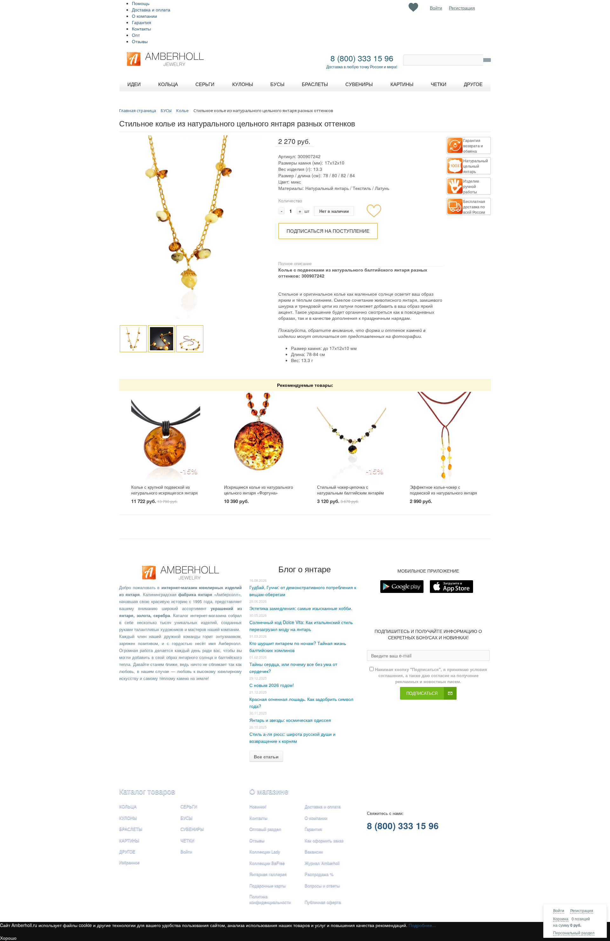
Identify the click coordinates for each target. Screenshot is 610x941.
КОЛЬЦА (128, 806)
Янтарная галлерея (268, 874)
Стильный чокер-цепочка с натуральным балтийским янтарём (350, 490)
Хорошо (8, 938)
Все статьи (266, 756)
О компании (144, 16)
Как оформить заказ (324, 840)
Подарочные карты (267, 885)
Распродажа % (319, 874)
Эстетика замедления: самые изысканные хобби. (300, 608)
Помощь (140, 3)
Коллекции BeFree (267, 863)
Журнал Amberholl (322, 863)
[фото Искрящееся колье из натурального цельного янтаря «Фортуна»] (258, 437)
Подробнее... (422, 925)
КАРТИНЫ (129, 840)
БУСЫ (186, 818)
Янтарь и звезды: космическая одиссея (290, 720)
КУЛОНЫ (128, 818)
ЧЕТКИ (187, 840)
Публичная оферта (323, 902)
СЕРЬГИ (188, 806)
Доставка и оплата (151, 9)
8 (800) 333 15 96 (361, 58)
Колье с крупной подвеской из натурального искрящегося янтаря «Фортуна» (164, 493)
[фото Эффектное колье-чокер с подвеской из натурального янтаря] (444, 437)
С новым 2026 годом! (271, 685)
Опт (136, 35)
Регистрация (581, 910)
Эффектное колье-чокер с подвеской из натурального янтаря (443, 490)
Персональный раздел (573, 932)
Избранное (129, 862)
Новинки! (258, 806)
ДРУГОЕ (127, 851)
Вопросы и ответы (322, 885)
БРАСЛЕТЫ (130, 829)
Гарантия (141, 22)
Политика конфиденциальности (270, 899)
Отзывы (140, 41)
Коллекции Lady (264, 851)
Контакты (141, 28)
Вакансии (314, 851)
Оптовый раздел (265, 829)
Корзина (560, 918)
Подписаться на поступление (328, 230)
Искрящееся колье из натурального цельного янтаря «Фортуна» (258, 490)
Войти (558, 910)
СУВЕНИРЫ (192, 829)
